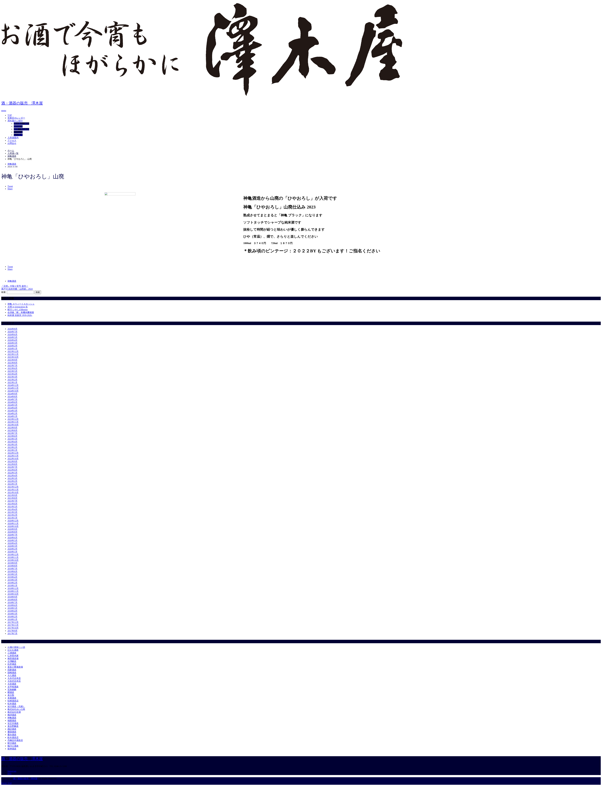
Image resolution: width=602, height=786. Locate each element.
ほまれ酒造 (13, 650)
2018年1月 (12, 619)
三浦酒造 (12, 653)
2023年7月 (12, 433)
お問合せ (12, 143)
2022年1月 (12, 484)
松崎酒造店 (13, 701)
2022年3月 (12, 478)
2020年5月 (12, 540)
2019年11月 (13, 557)
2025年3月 (12, 377)
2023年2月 (12, 447)
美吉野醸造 (13, 726)
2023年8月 (12, 430)
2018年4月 (12, 611)
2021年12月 (13, 487)
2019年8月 (12, 566)
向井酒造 (12, 664)
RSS (9, 774)
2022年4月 (12, 475)
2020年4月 (12, 543)
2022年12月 (13, 453)
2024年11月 (13, 388)
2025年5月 (12, 371)
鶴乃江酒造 (13, 746)
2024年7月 (12, 399)
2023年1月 (12, 450)
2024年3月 (12, 411)
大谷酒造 (12, 684)
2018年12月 (13, 588)
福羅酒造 (12, 720)
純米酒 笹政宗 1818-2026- (20, 315)
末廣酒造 (12, 698)
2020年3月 (12, 546)
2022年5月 (12, 473)
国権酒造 (12, 672)
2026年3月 (12, 343)
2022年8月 (12, 464)
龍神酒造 (12, 749)
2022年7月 (12, 467)
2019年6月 (12, 571)
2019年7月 (12, 569)
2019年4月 (12, 577)
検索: (3, 292)
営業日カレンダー (16, 118)
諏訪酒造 (12, 729)
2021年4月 (12, 509)
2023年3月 (12, 444)
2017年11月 (13, 625)
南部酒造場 (13, 658)
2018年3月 (12, 614)
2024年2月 (12, 413)
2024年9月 (12, 394)
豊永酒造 (12, 734)
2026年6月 (12, 334)
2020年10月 (13, 526)
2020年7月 (12, 535)
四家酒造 (12, 670)
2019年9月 (12, 563)
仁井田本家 (13, 656)
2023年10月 (13, 425)
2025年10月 (13, 357)
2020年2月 (12, 549)
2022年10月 (13, 458)
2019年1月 (12, 585)
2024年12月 (13, 385)
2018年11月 (13, 591)
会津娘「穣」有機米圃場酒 (21, 312)
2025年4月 (12, 374)
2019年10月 (13, 560)
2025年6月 (12, 368)
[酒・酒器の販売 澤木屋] (202, 95)
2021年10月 (13, 492)
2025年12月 (13, 351)
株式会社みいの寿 (16, 709)
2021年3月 (12, 512)
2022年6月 (12, 470)
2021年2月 (12, 515)
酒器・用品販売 (21, 129)
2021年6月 (12, 504)
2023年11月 (13, 422)
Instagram (12, 771)
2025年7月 (12, 365)
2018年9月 (12, 597)
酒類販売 (18, 126)
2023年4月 (12, 442)
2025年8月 (12, 363)
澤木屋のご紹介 (15, 121)
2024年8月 (12, 396)
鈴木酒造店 (13, 737)
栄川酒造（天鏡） (16, 706)
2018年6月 (12, 605)
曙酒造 (11, 692)
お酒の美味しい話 (16, 647)
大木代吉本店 (14, 678)
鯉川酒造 (12, 743)
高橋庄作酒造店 (15, 740)
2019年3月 (12, 580)
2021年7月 (12, 501)
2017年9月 (12, 631)
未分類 (11, 695)
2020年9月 (12, 529)
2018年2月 (12, 616)
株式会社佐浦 (14, 712)
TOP (10, 115)
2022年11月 (13, 456)
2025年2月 (12, 380)
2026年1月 (12, 348)
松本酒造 (12, 703)
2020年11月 (13, 523)
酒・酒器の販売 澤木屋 (22, 103)
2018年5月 (12, 608)
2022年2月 (12, 481)
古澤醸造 (12, 661)
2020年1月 (12, 552)
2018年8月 (12, 600)
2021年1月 (12, 518)
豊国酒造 (12, 732)
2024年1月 (12, 416)
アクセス (12, 140)
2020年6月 (12, 537)
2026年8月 (12, 329)
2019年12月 (13, 554)
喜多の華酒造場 (15, 667)
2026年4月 (12, 340)
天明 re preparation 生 (18, 307)
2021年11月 (13, 490)
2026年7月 (12, 332)
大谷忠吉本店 (14, 681)
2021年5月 (12, 506)
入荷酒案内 (13, 138)
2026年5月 (12, 337)
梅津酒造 (12, 715)
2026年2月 (12, 346)
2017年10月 (13, 628)
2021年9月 (12, 495)
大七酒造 (12, 675)
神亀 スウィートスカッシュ (21, 304)
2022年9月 (12, 461)
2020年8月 (12, 532)
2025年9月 (12, 360)
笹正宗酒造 (13, 723)
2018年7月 (12, 602)
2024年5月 (12, 405)
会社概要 (18, 135)
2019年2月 (12, 583)
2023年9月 (12, 427)
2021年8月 (12, 498)
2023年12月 (13, 419)
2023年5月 (12, 439)
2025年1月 (12, 382)
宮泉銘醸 (12, 689)
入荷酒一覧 (13, 153)
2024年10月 (13, 391)
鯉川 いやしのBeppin (18, 309)
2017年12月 (13, 622)
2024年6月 (12, 402)
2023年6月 (12, 436)
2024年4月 (12, 408)
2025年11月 (13, 354)
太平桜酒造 (13, 687)
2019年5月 (12, 574)
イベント (18, 132)
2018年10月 (13, 594)
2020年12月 (13, 521)
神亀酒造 (12, 164)
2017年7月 (12, 633)
